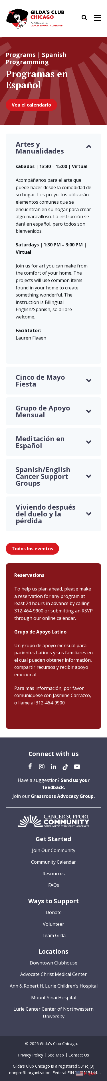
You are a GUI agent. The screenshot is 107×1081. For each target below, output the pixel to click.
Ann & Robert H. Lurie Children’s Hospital (54, 986)
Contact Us (78, 1055)
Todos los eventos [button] (32, 548)
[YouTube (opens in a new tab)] (77, 766)
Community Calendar (53, 862)
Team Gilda (54, 935)
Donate (54, 912)
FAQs (53, 885)
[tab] (53, 148)
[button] (87, 18)
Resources (54, 873)
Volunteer (53, 924)
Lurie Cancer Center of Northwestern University (53, 1012)
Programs (21, 55)
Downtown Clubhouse (53, 963)
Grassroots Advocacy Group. (63, 796)
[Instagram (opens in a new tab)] (42, 766)
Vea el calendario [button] (31, 105)
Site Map (56, 1055)
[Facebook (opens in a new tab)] (30, 766)
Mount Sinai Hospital (53, 997)
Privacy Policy (30, 1055)
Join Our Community (53, 850)
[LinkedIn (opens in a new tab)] (54, 766)
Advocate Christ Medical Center (53, 974)
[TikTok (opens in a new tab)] (65, 766)
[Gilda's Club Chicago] (35, 19)
